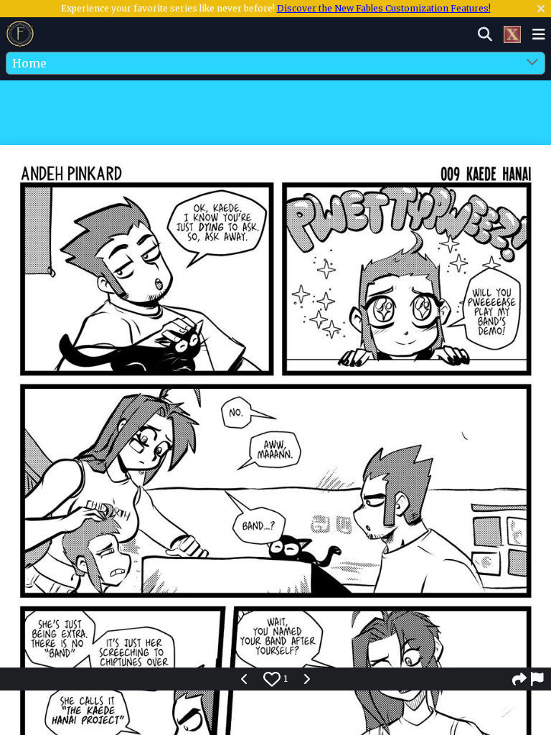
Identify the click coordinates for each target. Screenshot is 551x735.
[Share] (519, 679)
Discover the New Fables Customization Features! (384, 8)
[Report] (538, 679)
